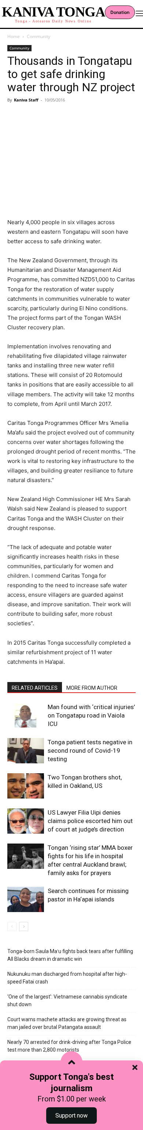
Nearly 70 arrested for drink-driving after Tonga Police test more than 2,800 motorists (69, 1046)
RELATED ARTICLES (35, 688)
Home (13, 36)
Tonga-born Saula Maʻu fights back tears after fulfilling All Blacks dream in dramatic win (70, 955)
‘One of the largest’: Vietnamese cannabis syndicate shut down (67, 1000)
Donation (119, 12)
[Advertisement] (71, 149)
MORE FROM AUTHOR (91, 688)
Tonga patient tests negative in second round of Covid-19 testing (90, 750)
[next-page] (23, 926)
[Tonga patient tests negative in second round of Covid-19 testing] (25, 750)
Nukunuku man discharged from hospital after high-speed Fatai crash (67, 978)
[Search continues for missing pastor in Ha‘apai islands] (25, 899)
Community (38, 36)
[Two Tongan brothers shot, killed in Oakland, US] (25, 786)
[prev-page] (11, 926)
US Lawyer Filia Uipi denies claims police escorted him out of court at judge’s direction (90, 821)
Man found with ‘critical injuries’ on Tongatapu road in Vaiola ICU (91, 715)
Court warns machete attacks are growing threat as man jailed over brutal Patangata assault (66, 1023)
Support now (71, 1115)
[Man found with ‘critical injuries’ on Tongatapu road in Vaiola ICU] (25, 715)
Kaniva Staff (26, 100)
